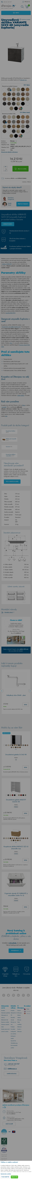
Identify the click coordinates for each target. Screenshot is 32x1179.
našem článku (20, 395)
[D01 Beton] (9, 89)
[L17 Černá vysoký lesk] (23, 104)
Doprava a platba (5, 1022)
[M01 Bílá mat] (27, 104)
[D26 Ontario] (18, 99)
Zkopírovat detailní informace (9, 152)
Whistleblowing (14, 1043)
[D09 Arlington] (27, 89)
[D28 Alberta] (27, 99)
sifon (11, 343)
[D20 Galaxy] (18, 94)
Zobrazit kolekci (7, 224)
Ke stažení (13, 1029)
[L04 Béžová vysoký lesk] (18, 131)
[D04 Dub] (14, 89)
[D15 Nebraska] (4, 94)
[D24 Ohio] (9, 99)
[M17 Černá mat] (16, 108)
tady (6, 416)
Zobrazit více (23, 80)
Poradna (12, 1010)
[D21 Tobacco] (23, 94)
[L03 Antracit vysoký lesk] (14, 104)
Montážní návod (9, 612)
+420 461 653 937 (7, 2)
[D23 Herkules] (4, 99)
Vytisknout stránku (25, 19)
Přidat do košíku (22, 169)
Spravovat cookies (6, 1174)
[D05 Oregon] (18, 89)
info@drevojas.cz (12, 1068)
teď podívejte (12, 943)
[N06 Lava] (9, 104)
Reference (19, 1026)
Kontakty (3, 1010)
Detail (25, 704)
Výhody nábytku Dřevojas (19, 1017)
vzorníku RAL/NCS (10, 313)
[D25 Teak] (14, 99)
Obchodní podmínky (5, 1012)
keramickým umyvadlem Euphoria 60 (11, 327)
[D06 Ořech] (18, 117)
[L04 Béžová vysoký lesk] (18, 104)
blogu (23, 405)
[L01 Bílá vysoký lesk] (9, 131)
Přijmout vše (14, 1176)
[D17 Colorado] (14, 94)
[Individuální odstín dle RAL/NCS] (20, 108)
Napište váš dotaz (11, 1073)
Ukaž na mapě (9, 1123)
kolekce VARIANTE (7, 264)
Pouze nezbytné (5, 1176)
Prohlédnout (15, 950)
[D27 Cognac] (23, 99)
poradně (4, 407)
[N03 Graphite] (4, 104)
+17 (16, 749)
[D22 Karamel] (27, 94)
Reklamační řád (4, 1019)
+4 (15, 842)
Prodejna (13, 1026)
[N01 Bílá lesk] (4, 89)
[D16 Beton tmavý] (9, 94)
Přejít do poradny (23, 204)
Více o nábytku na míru (12, 481)
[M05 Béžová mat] (11, 108)
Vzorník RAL (13, 1040)
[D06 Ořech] (23, 89)
